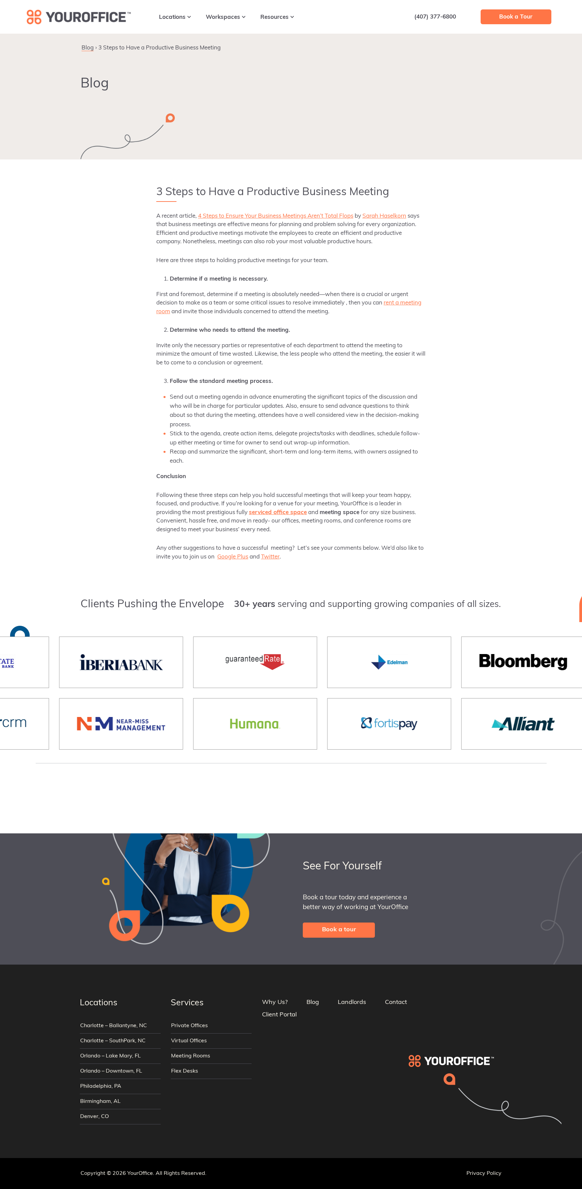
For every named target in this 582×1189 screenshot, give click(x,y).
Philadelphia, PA (100, 1086)
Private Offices (189, 1026)
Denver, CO (94, 1116)
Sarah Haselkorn (384, 216)
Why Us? (275, 1003)
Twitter (270, 557)
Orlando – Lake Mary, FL (110, 1056)
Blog (88, 48)
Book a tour (339, 930)
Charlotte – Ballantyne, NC (113, 1026)
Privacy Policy (484, 1173)
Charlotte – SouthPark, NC (113, 1041)
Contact (396, 1003)
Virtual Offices (189, 1041)
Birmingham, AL (100, 1101)
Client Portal (279, 1015)
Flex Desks (184, 1071)
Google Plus (232, 557)
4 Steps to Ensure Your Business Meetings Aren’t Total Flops (275, 216)
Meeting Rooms (190, 1056)
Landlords (352, 1003)
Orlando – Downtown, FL (111, 1071)
